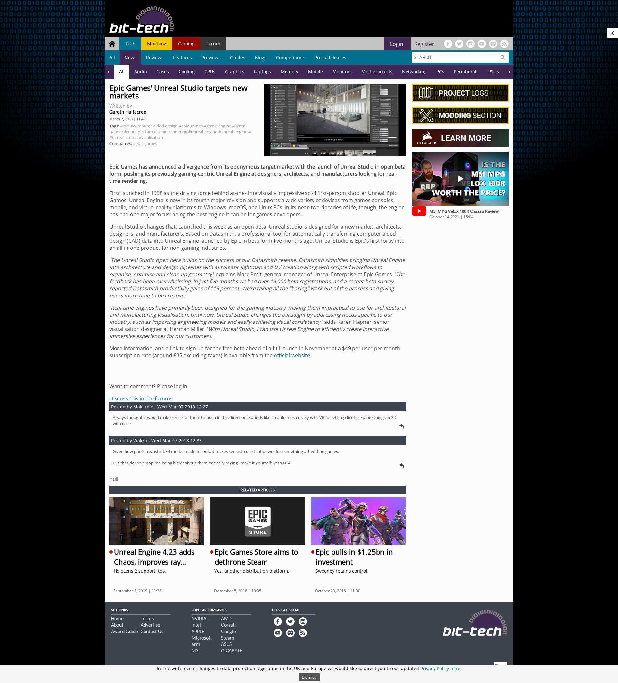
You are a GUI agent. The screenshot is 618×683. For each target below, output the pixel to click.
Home (117, 619)
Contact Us (152, 631)
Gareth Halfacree (127, 112)
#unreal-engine (202, 132)
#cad (124, 126)
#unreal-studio (123, 137)
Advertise (150, 625)
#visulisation (151, 137)
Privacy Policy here (440, 668)
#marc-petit (135, 132)
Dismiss (309, 677)
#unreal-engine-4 (234, 132)
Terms (147, 619)
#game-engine (217, 126)
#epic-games (191, 126)
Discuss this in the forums (141, 398)
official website (292, 355)
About (117, 625)
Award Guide (124, 631)
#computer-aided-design (154, 126)
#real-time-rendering (167, 132)
